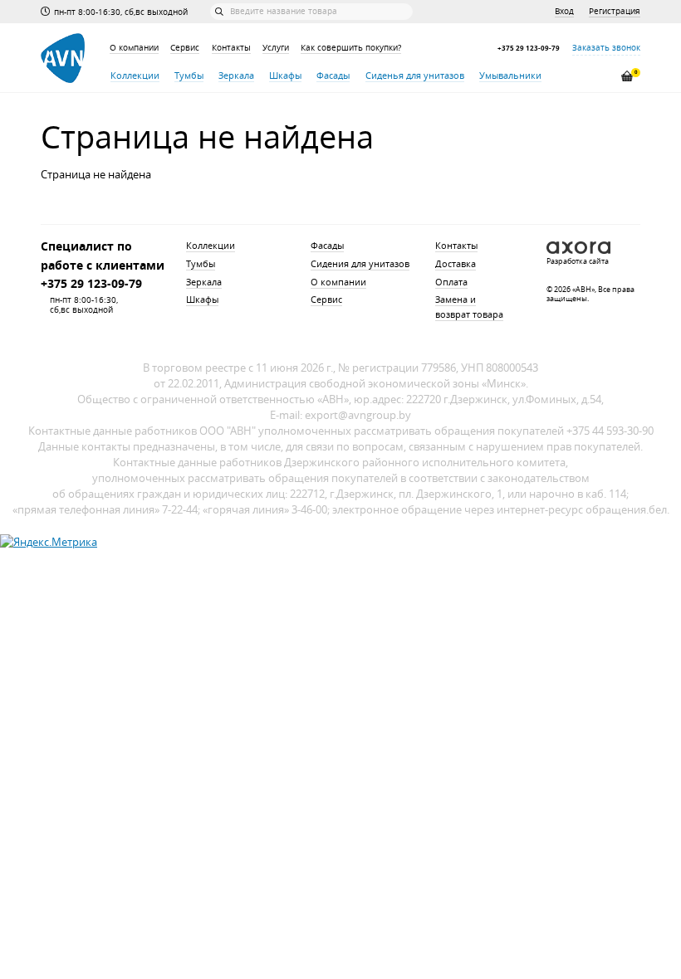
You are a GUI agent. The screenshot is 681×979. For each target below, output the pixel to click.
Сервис (184, 47)
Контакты (231, 47)
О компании (134, 47)
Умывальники (510, 75)
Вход (564, 11)
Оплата (451, 282)
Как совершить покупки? (351, 47)
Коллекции (134, 75)
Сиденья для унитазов (414, 75)
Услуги (275, 47)
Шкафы (285, 75)
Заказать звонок (606, 47)
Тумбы (188, 75)
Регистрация (614, 11)
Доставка (455, 264)
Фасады (333, 75)
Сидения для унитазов (360, 264)
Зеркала (236, 75)
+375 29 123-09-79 (528, 48)
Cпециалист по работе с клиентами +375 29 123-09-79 (102, 264)
